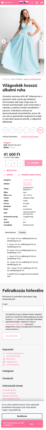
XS (5, 130)
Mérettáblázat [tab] (10, 232)
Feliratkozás (12, 336)
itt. (20, 410)
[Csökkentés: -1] (8, 163)
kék (24, 219)
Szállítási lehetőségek (30, 137)
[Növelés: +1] (20, 163)
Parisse (12, 147)
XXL (40, 130)
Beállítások (22, 416)
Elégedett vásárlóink (10, 396)
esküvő (28, 183)
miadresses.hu (11, 362)
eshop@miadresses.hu (15, 353)
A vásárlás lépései (9, 390)
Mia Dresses (10, 359)
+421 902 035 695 (13, 356)
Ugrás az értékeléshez (32, 79)
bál (24, 183)
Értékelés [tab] (22, 232)
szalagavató (27, 185)
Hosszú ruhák (28, 180)
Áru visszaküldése (9, 393)
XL (33, 130)
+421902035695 (12, 365)
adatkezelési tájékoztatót (15, 324)
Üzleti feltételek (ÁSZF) (11, 399)
